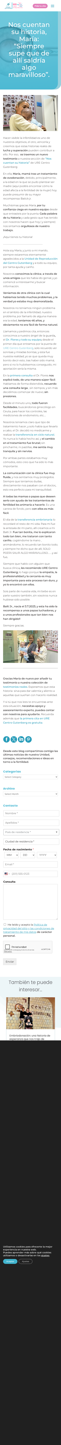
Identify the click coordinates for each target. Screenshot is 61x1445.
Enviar (10, 961)
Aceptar (10, 1261)
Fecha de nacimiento (18, 849)
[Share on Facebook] (6, 741)
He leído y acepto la (28, 928)
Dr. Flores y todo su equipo (23, 339)
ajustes (45, 1255)
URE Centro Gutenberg (18, 348)
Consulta (9, 881)
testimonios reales (15, 686)
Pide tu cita (40, 6)
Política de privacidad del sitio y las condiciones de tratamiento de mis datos (28, 928)
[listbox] (31, 832)
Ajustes (25, 1261)
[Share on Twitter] (13, 741)
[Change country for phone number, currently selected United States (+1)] (7, 874)
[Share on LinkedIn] (21, 741)
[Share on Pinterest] (28, 741)
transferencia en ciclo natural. (35, 434)
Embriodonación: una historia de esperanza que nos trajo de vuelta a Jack (29, 1039)
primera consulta (21, 375)
